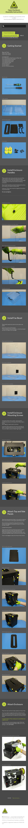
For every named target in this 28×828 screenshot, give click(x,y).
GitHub (22, 820)
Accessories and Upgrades (10, 35)
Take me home (15, 798)
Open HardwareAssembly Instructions (14, 11)
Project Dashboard (9, 33)
